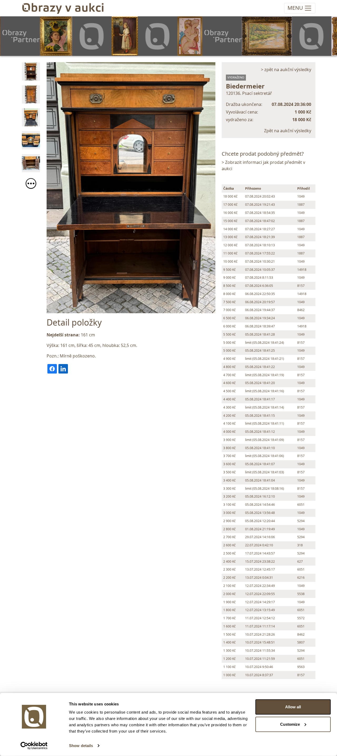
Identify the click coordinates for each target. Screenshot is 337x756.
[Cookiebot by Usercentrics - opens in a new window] (34, 746)
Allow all (293, 707)
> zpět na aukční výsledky (286, 69)
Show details (81, 745)
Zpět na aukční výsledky (287, 131)
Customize (290, 724)
